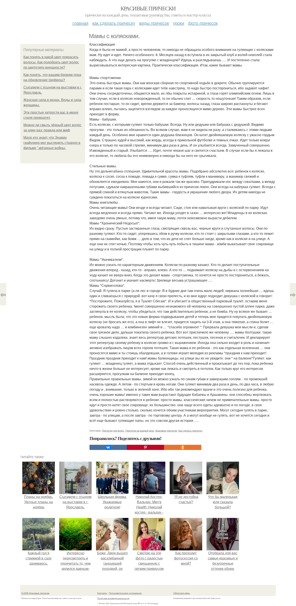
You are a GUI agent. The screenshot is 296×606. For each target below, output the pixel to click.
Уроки (178, 23)
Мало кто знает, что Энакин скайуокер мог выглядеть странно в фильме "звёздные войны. (51, 143)
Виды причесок (154, 23)
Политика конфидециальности (113, 598)
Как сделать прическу (113, 23)
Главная (80, 23)
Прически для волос (113, 430)
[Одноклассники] (182, 447)
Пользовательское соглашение (125, 593)
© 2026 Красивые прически (35, 593)
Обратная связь (181, 593)
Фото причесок (203, 23)
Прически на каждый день (139, 430)
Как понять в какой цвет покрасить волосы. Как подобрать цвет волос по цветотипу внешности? (51, 62)
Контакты (102, 593)
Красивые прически (148, 8)
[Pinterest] (145, 447)
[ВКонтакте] (108, 447)
